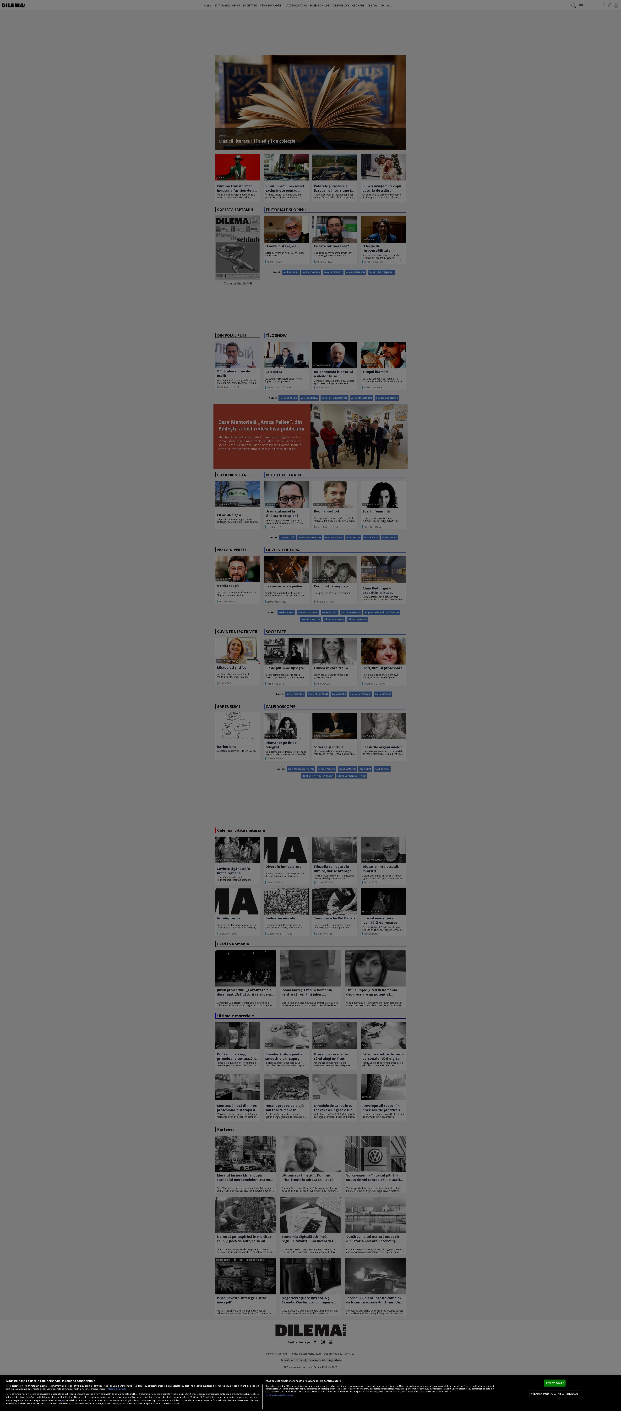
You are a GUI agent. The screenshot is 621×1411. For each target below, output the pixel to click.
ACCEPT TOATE (555, 1383)
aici (63, 1400)
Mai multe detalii (117, 1389)
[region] (310, 1393)
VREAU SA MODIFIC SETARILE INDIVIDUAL (554, 1393)
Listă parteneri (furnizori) (279, 1395)
